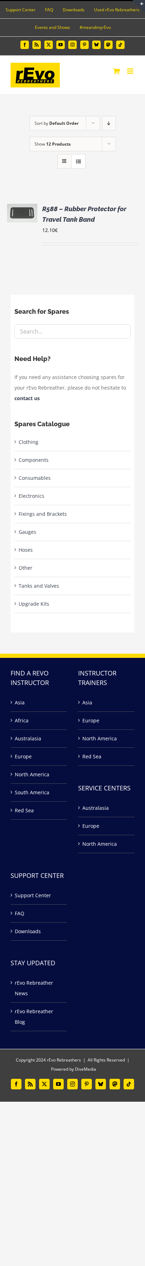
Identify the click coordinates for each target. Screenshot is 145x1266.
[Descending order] (109, 123)
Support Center (33, 895)
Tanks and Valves (39, 585)
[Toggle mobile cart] (116, 71)
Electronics (31, 496)
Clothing (28, 442)
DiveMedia (85, 1069)
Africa (22, 720)
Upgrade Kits (34, 603)
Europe (23, 756)
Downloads (28, 931)
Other (25, 567)
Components (34, 460)
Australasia (28, 738)
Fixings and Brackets (43, 513)
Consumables (35, 478)
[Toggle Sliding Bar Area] (138, 6)
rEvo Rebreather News (34, 988)
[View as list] (78, 161)
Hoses (26, 549)
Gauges (27, 531)
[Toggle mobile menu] (130, 71)
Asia (20, 702)
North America (32, 774)
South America (32, 792)
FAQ (19, 913)
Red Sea (24, 810)
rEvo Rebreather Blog (34, 1016)
